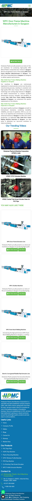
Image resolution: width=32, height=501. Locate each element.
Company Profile (8, 426)
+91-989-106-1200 (9, 486)
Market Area (6, 441)
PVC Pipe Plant (7, 448)
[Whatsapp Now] (3, 492)
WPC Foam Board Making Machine (16, 329)
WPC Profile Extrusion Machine (12, 467)
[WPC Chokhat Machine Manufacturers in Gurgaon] (16, 269)
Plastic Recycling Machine (10, 455)
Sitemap (5, 438)
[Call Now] (3, 487)
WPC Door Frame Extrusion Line (16, 241)
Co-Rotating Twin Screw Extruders (13, 464)
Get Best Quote (12, 249)
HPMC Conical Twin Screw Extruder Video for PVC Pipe (16, 200)
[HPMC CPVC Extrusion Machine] (16, 165)
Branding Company (19, 499)
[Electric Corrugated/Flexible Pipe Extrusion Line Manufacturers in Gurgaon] (16, 357)
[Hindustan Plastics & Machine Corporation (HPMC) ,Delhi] (16, 140)
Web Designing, (24, 497)
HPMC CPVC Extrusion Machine (16, 176)
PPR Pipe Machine (8, 461)
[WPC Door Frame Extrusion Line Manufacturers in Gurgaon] (16, 225)
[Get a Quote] (3, 497)
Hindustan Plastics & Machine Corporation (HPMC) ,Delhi (16, 152)
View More (22, 249)
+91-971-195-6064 (9, 483)
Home (5, 422)
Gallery (5, 429)
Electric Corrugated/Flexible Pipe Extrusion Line (16, 373)
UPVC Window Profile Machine (12, 458)
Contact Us (6, 435)
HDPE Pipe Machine (9, 451)
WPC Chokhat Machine (16, 285)
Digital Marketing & (7, 499)
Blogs (4, 432)
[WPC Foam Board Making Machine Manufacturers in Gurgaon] (16, 313)
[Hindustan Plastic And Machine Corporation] (7, 6)
